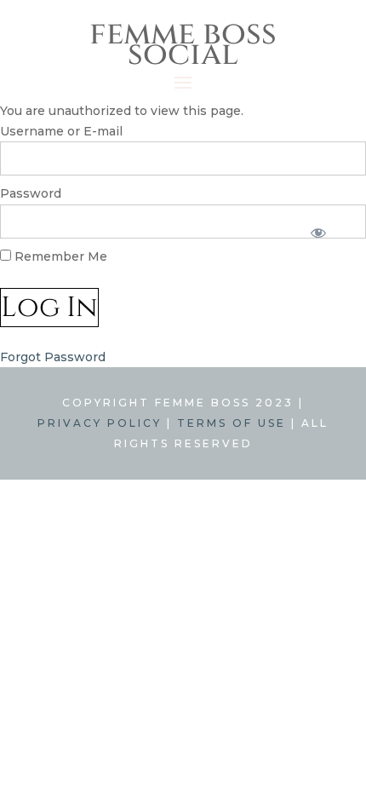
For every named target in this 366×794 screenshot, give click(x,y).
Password (30, 193)
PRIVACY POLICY (99, 423)
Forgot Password (53, 357)
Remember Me (59, 256)
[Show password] (318, 232)
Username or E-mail (61, 131)
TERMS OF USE (231, 423)
